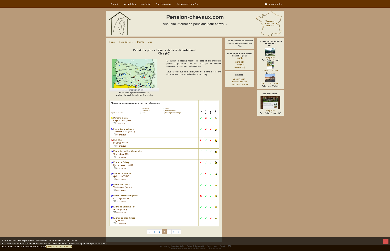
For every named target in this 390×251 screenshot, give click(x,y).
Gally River (270, 57)
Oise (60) (240, 64)
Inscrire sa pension (240, 84)
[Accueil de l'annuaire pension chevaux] (119, 23)
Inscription (145, 3)
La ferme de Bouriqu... (270, 70)
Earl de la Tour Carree (270, 83)
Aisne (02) (239, 61)
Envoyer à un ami (239, 81)
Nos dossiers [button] (163, 3)
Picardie (239, 57)
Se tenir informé (239, 78)
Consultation (129, 3)
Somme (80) (239, 67)
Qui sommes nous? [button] (186, 3)
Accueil (114, 3)
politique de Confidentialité (59, 246)
